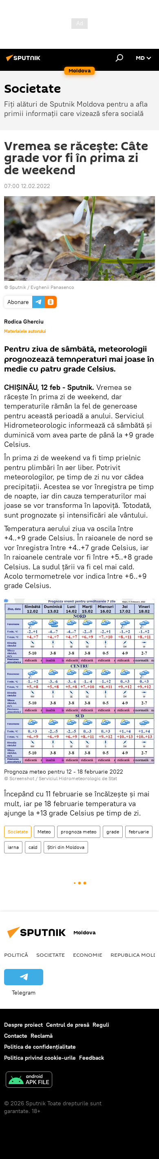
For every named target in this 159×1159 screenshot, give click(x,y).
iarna (13, 847)
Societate (18, 832)
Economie (87, 954)
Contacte (15, 1035)
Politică (16, 954)
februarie (139, 832)
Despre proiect (23, 1024)
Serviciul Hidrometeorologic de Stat (78, 778)
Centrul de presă (67, 1024)
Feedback (91, 1057)
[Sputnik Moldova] (24, 61)
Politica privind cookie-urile (40, 1057)
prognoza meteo (79, 832)
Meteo (44, 832)
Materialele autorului (25, 331)
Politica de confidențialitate (40, 1046)
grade (112, 832)
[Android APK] (29, 1081)
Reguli (101, 1024)
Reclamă (42, 1035)
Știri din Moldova (65, 847)
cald (33, 847)
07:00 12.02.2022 (27, 186)
